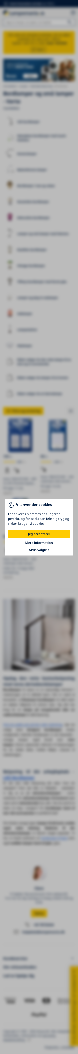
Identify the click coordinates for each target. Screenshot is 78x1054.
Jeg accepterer (39, 534)
